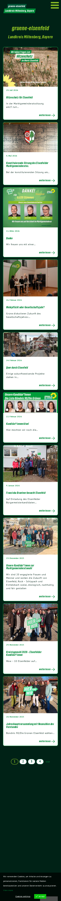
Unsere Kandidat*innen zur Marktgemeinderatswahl (20, 567)
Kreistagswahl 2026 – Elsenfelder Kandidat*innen (24, 653)
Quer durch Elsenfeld (17, 367)
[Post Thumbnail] (30, 67)
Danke (9, 238)
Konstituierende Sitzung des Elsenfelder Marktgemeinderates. (27, 164)
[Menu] (55, 5)
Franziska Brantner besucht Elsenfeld (26, 492)
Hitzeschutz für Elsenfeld (19, 97)
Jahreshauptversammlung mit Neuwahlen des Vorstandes (30, 725)
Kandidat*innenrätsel (17, 423)
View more (8, 890)
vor (48, 761)
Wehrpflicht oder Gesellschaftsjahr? (25, 307)
